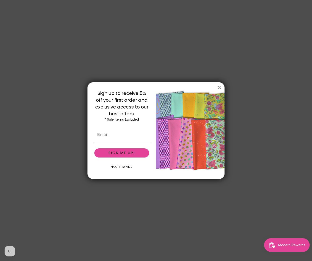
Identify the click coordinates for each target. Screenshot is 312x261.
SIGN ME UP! (121, 152)
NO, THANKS (122, 167)
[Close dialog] (219, 87)
